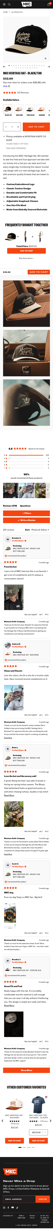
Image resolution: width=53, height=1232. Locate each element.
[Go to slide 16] (43, 65)
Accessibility (8, 1216)
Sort (27, 529)
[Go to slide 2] (11, 65)
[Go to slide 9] (27, 65)
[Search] (9, 4)
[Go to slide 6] (20, 65)
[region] (26, 490)
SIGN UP (43, 1199)
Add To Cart (39, 272)
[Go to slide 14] (39, 65)
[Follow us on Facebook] (8, 1208)
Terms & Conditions (21, 1217)
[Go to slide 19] (20, 67)
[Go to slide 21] (25, 67)
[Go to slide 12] (34, 65)
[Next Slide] (48, 490)
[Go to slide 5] (18, 65)
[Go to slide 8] (25, 65)
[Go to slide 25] (34, 67)
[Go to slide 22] (27, 67)
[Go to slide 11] (32, 65)
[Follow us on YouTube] (12, 1207)
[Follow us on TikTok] (17, 1208)
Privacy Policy (32, 1217)
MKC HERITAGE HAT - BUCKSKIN (26, 655)
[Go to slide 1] (9, 65)
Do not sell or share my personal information (44, 1219)
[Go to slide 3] (13, 65)
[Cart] (49, 4)
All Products (17, 12)
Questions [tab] (25, 506)
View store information (16, 148)
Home (5, 12)
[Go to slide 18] (18, 67)
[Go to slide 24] (32, 67)
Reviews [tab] (10, 506)
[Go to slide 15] (41, 65)
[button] (26, 92)
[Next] (49, 67)
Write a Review (32, 521)
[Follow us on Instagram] (4, 1208)
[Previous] (4, 67)
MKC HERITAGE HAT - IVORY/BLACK (27, 970)
